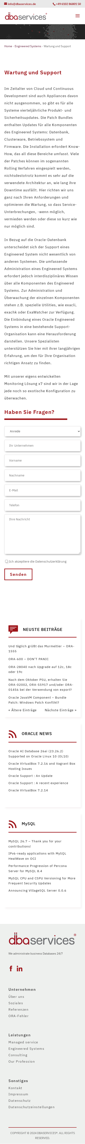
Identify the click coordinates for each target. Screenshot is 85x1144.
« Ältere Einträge (22, 710)
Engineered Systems (28, 46)
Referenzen (18, 1009)
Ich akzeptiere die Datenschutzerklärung (37, 561)
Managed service (23, 1042)
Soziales (15, 1003)
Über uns (16, 996)
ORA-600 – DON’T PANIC (28, 659)
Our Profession (21, 1061)
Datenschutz (19, 1100)
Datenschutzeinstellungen (31, 1107)
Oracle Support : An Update (30, 776)
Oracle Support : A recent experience (38, 783)
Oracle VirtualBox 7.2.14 (28, 790)
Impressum (18, 1094)
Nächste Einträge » (61, 710)
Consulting (17, 1055)
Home (8, 46)
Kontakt (15, 1088)
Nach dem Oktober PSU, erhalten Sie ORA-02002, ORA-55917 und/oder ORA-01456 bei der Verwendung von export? (40, 684)
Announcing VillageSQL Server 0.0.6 (37, 890)
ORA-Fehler (18, 1016)
